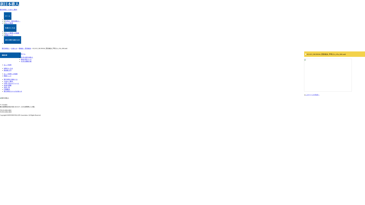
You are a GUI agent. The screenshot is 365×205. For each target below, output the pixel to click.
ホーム (23, 54)
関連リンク (7, 76)
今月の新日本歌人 (27, 57)
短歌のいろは (8, 68)
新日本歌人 (6, 48)
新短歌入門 (7, 70)
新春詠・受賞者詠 (25, 48)
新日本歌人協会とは (10, 79)
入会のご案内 (8, 81)
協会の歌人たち (26, 59)
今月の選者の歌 (26, 61)
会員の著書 (7, 85)
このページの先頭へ (312, 95)
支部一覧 (7, 87)
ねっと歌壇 (7, 65)
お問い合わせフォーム (11, 83)
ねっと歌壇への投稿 (10, 74)
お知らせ (14, 48)
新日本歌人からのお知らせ (13, 91)
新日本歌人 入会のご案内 (8, 9)
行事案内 (7, 89)
